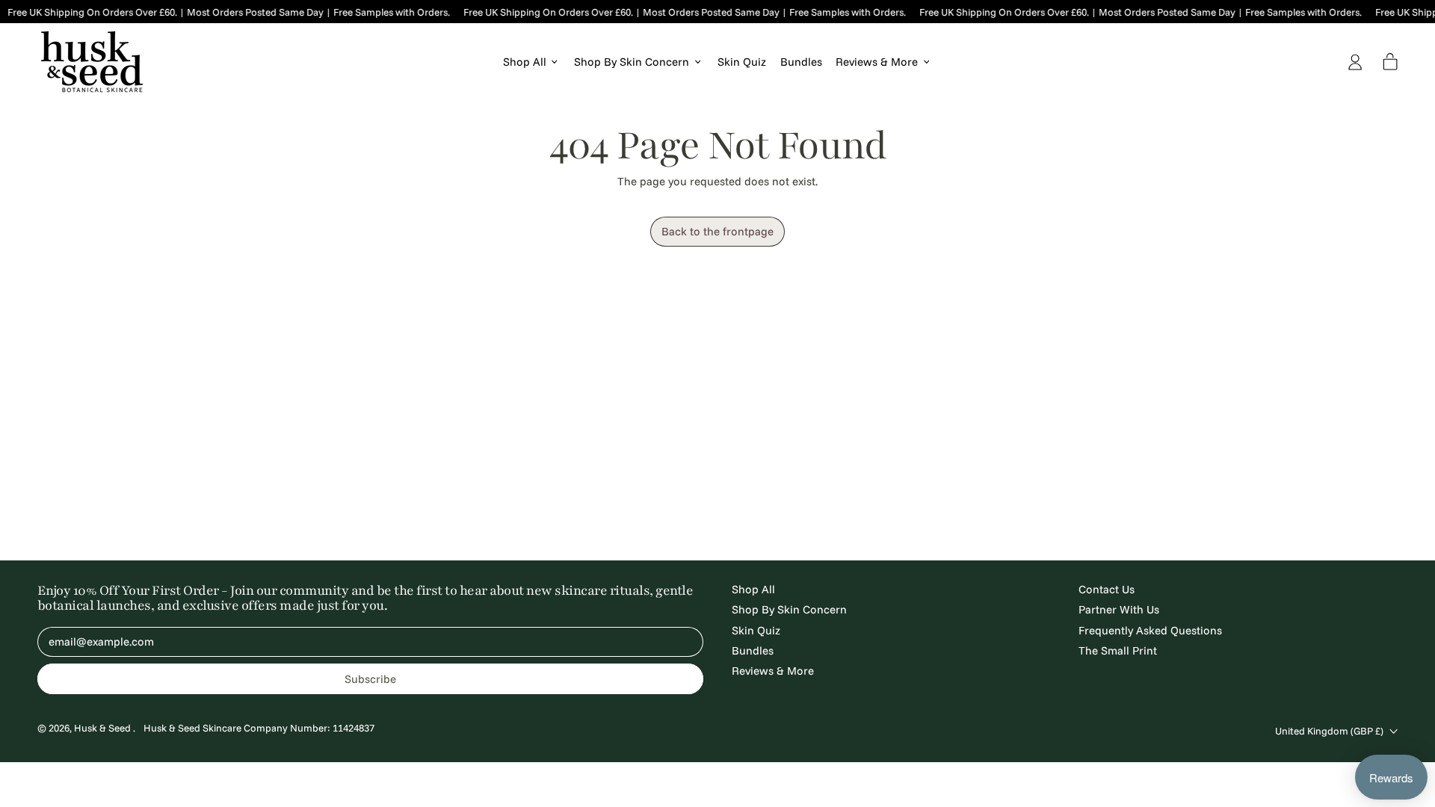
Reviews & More (773, 671)
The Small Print (1117, 650)
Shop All (753, 589)
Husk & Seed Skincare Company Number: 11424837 (259, 728)
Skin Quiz (742, 62)
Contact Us (1106, 589)
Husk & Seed (103, 728)
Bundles (801, 62)
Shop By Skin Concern (789, 609)
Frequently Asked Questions (1150, 630)
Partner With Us (1118, 609)
